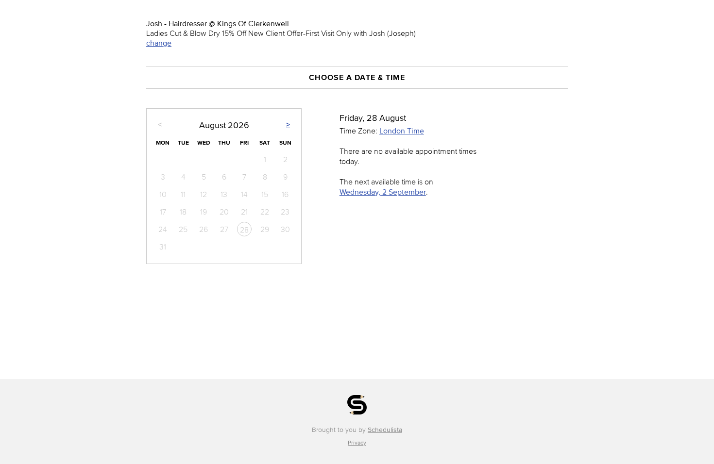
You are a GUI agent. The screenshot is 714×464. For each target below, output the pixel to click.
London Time (401, 130)
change (158, 42)
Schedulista (385, 429)
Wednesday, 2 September (383, 191)
